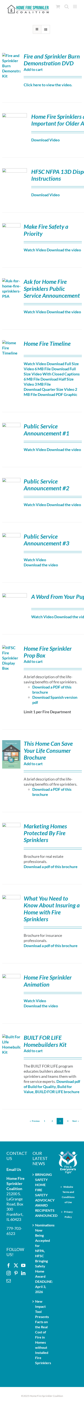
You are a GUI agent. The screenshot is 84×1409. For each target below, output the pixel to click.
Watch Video (35, 250)
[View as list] (45, 29)
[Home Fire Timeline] (11, 342)
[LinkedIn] (23, 1273)
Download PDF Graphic (57, 394)
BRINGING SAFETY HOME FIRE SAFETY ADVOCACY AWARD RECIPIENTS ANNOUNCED (42, 1194)
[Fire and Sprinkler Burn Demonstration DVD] (11, 55)
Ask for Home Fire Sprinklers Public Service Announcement (52, 288)
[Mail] (8, 1281)
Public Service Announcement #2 (46, 485)
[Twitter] (16, 1265)
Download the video (64, 250)
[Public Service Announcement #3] (11, 535)
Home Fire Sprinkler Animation (48, 981)
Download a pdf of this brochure (51, 866)
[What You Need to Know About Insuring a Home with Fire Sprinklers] (11, 897)
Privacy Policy (68, 1214)
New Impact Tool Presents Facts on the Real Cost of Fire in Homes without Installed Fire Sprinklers (42, 1332)
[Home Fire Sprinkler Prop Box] (11, 647)
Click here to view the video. (48, 84)
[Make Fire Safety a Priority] (11, 225)
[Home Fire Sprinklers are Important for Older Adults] (14, 115)
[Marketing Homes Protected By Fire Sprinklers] (11, 825)
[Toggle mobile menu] (75, 6)
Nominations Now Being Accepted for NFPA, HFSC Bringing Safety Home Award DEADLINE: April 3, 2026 (42, 1258)
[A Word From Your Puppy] (14, 595)
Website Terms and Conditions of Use (68, 1194)
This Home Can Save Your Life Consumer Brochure (48, 750)
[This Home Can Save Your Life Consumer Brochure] (11, 742)
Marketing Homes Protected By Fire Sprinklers (45, 833)
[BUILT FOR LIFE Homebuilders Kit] (11, 1036)
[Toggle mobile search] (66, 6)
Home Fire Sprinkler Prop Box (48, 652)
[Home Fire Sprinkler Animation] (11, 976)
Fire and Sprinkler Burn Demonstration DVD (52, 60)
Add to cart (33, 69)
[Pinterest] (16, 1273)
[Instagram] (8, 1273)
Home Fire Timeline (47, 343)
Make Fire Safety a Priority (46, 230)
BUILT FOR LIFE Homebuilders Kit (45, 1041)
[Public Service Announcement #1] (11, 425)
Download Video (45, 140)
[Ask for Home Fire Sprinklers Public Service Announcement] (11, 280)
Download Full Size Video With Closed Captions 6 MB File (52, 373)
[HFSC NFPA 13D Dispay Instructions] (14, 170)
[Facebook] (8, 1265)
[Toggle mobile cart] (58, 6)
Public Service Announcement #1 (46, 429)
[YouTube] (23, 1265)
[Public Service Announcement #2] (11, 480)
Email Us (13, 1169)
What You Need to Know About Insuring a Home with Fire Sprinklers (52, 909)
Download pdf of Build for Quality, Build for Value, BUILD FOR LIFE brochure (52, 1086)
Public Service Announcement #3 (46, 540)
